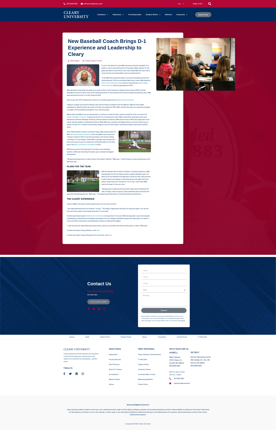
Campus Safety (143, 364)
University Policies (144, 369)
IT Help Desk (202, 337)
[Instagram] (104, 309)
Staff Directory (114, 364)
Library (144, 337)
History (111, 384)
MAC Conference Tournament (84, 144)
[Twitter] (94, 309)
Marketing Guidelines (145, 379)
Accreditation (113, 374)
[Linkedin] (99, 309)
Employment (113, 354)
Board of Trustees (115, 369)
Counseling (162, 337)
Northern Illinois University (81, 134)
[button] (209, 3)
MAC (79, 124)
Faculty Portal (182, 337)
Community (180, 14)
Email (87, 337)
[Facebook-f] (88, 309)
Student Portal (126, 337)
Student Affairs (152, 14)
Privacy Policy (143, 384)
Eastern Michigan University (76, 117)
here (98, 230)
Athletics (168, 14)
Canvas (71, 337)
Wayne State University (126, 100)
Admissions (117, 14)
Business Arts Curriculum (94, 216)
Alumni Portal (105, 337)
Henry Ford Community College (112, 83)
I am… (180, 4)
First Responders (134, 14)
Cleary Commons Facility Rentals (149, 354)
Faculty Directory (115, 359)
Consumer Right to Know (146, 374)
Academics (101, 14)
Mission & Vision (114, 379)
